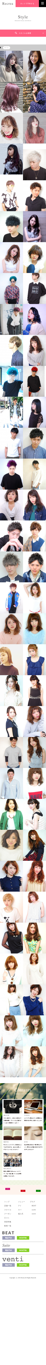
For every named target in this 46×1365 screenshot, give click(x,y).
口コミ (7, 1218)
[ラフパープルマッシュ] (11, 319)
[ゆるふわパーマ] (34, 721)
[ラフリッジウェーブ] (34, 938)
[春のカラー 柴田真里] (34, 128)
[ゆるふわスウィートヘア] (11, 938)
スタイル (7, 1210)
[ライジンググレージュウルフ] (11, 412)
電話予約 (8, 1238)
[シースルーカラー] (34, 752)
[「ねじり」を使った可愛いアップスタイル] (34, 814)
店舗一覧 (7, 1206)
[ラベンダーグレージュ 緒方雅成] (34, 144)
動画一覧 (7, 1226)
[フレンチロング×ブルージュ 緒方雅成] (11, 257)
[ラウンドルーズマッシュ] (11, 443)
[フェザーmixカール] (11, 876)
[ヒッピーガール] (11, 1061)
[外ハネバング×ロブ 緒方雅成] (34, 412)
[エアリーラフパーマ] (34, 288)
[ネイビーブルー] (34, 319)
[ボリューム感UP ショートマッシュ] (11, 752)
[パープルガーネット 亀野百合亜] (11, 158)
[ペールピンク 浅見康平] (11, 97)
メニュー (21, 1202)
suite (34, 1210)
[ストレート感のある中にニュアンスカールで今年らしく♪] (34, 628)
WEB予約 (23, 1238)
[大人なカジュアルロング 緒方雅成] (34, 505)
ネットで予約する (27, 3)
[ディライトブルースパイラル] (11, 288)
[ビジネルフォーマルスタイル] (34, 443)
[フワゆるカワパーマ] (34, 845)
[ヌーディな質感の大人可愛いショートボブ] (34, 999)
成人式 (20, 1214)
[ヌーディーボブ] (11, 1030)
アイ (20, 1206)
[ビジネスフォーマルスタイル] (34, 195)
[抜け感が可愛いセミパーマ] (34, 1030)
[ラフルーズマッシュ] (34, 535)
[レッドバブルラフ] (34, 381)
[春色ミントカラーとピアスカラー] (34, 968)
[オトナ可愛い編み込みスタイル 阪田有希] (11, 721)
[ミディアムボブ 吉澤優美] (11, 845)
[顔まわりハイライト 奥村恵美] (11, 128)
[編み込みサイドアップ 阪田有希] (34, 690)
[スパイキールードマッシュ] (34, 474)
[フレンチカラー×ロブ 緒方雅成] (11, 628)
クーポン (7, 1214)
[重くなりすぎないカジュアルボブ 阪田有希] (11, 814)
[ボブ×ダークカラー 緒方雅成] (34, 97)
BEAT (34, 1206)
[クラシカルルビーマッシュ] (11, 195)
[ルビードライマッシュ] (11, 597)
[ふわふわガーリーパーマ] (34, 876)
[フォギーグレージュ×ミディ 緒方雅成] (34, 147)
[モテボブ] (34, 907)
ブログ (32, 1202)
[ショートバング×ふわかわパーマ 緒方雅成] (34, 350)
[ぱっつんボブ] (11, 659)
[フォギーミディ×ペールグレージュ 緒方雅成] (11, 66)
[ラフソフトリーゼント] (11, 535)
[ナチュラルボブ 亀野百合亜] (11, 968)
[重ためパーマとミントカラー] (34, 1061)
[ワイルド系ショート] (11, 783)
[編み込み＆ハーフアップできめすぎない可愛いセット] (11, 690)
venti (34, 1214)
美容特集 (7, 1222)
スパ (20, 1210)
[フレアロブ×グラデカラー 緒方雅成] (34, 597)
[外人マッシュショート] (11, 907)
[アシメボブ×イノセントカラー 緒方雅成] (11, 505)
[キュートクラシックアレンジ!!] (34, 659)
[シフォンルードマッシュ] (11, 566)
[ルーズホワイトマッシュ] (34, 164)
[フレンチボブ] (11, 999)
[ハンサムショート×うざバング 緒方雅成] (34, 257)
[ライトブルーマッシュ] (11, 226)
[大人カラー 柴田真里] (34, 226)
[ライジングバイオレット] (11, 474)
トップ (7, 1202)
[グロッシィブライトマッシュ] (11, 350)
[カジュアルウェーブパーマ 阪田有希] (34, 783)
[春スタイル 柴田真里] (34, 66)
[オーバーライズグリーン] (11, 381)
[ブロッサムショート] (34, 566)
